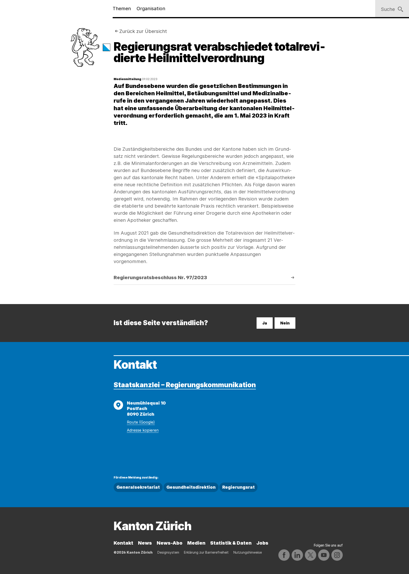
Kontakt (123, 543)
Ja (264, 323)
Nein (285, 323)
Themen (122, 8)
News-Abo (169, 543)
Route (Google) (141, 422)
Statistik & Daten (231, 543)
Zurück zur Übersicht (143, 31)
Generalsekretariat (138, 487)
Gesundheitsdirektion (191, 487)
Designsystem (168, 552)
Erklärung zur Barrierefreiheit (206, 552)
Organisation (151, 8)
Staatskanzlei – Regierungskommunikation (185, 385)
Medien (196, 543)
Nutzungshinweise (247, 552)
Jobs (262, 543)
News (145, 543)
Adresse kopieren (143, 430)
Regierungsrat (238, 487)
